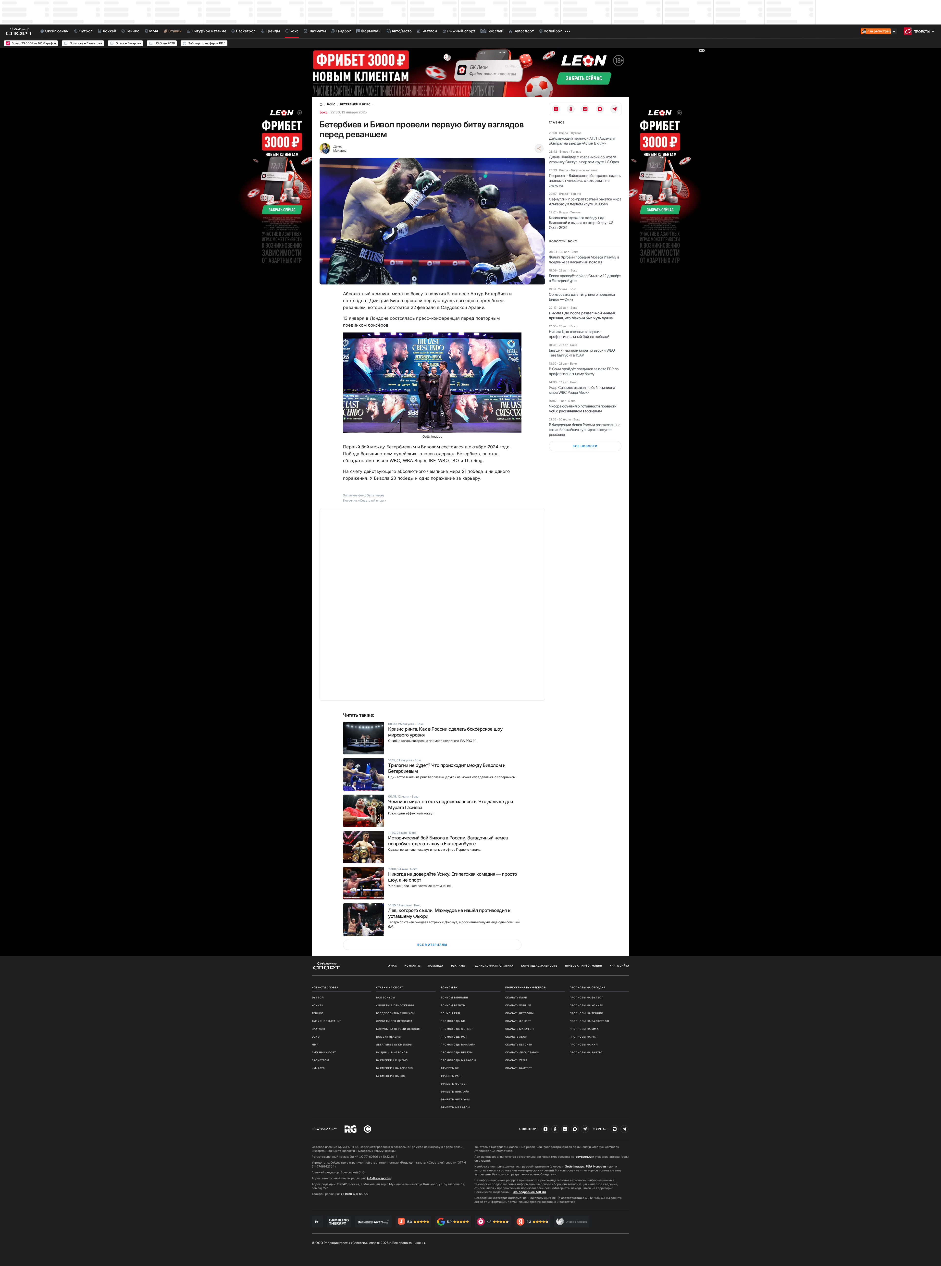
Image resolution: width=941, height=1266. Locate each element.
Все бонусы (385, 997)
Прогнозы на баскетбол (589, 1021)
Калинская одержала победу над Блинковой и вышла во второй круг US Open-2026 (581, 222)
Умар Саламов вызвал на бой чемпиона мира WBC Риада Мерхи (582, 390)
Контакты (413, 965)
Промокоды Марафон (458, 1060)
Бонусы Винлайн (454, 997)
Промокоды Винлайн (458, 1044)
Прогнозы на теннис (586, 1013)
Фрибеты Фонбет (454, 1083)
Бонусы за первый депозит (398, 1028)
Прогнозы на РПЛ (583, 1036)
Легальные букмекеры (394, 1044)
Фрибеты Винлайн (455, 1091)
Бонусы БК (449, 987)
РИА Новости (596, 1166)
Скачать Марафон (519, 1028)
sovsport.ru (584, 1156)
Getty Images (574, 1166)
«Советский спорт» (372, 500)
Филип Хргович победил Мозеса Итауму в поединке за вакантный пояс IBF (584, 259)
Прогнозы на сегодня (588, 987)
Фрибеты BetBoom (455, 1099)
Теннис (317, 1013)
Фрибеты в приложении (395, 1005)
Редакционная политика (493, 965)
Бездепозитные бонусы (395, 1013)
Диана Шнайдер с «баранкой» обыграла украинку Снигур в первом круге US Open (584, 159)
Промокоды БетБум (457, 1052)
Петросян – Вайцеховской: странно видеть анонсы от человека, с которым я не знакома (584, 180)
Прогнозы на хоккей (587, 1005)
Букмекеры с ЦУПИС (392, 1060)
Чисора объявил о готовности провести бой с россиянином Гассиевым (583, 408)
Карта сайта (619, 965)
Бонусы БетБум (453, 1005)
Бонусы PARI (450, 1013)
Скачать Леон (516, 1036)
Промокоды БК (453, 1021)
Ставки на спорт (389, 987)
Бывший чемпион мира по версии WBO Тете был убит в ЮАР (582, 352)
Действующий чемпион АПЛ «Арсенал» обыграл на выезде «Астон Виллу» (582, 141)
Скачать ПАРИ (516, 997)
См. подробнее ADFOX (529, 1192)
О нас (392, 965)
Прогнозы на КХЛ (584, 1044)
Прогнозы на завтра (586, 1052)
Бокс (324, 112)
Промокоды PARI (454, 1036)
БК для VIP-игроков (392, 1052)
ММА (315, 1044)
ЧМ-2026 (318, 1068)
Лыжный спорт (324, 1052)
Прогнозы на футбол (587, 997)
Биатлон (318, 1028)
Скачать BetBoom (519, 1013)
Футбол (318, 997)
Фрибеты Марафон (455, 1107)
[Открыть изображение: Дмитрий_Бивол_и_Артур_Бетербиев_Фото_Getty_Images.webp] (432, 382)
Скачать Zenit (516, 1060)
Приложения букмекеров (525, 987)
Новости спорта (325, 987)
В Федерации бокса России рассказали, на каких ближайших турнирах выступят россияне (584, 429)
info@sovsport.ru (379, 1178)
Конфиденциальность (539, 965)
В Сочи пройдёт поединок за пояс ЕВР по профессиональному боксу (584, 371)
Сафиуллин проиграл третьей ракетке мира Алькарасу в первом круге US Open (585, 201)
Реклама (458, 965)
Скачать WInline (518, 1005)
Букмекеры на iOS (390, 1075)
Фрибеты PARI (451, 1075)
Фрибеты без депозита (394, 1021)
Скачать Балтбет (518, 1068)
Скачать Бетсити (518, 1044)
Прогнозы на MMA (584, 1028)
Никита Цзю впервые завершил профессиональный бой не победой (579, 334)
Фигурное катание (326, 1021)
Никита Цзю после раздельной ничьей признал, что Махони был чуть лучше (582, 315)
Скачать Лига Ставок (522, 1052)
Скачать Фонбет (518, 1021)
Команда (435, 965)
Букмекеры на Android (394, 1068)
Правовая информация (583, 965)
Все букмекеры (388, 1036)
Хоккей (317, 1005)
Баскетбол (320, 1060)
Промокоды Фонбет (457, 1028)
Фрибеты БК (450, 1068)
